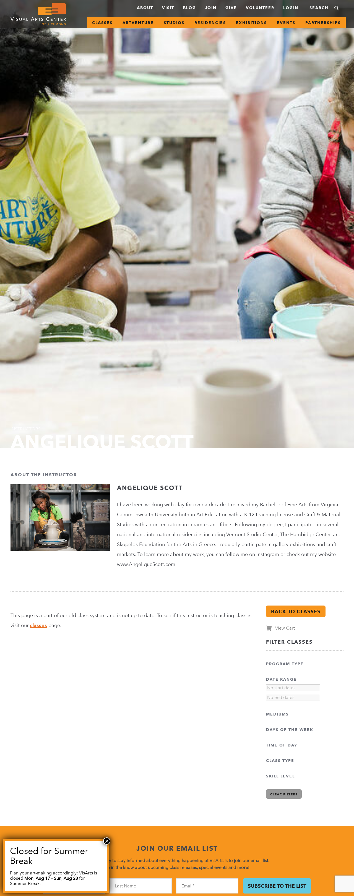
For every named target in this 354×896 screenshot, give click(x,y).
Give (231, 8)
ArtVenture (138, 22)
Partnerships (323, 22)
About (145, 8)
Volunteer (260, 8)
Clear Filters (284, 794)
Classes (102, 22)
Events (286, 22)
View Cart (285, 628)
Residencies (210, 22)
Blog (189, 8)
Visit (168, 8)
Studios (174, 22)
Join (211, 8)
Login (290, 8)
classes (38, 625)
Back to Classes (296, 611)
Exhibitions (251, 22)
